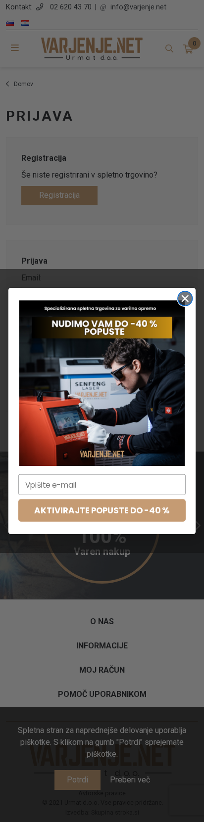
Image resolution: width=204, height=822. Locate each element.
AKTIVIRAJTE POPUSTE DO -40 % (101, 510)
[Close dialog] (185, 298)
